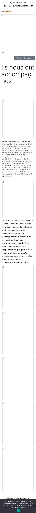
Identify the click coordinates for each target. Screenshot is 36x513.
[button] (18, 52)
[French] (2, 11)
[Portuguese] (9, 11)
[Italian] (7, 11)
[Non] (34, 506)
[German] (5, 11)
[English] (3, 11)
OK (18, 510)
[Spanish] (10, 11)
